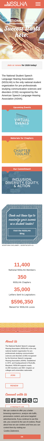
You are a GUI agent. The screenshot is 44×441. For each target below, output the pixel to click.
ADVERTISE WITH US (27, 245)
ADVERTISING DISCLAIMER (10, 245)
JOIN (12, 375)
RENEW (14, 385)
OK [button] (22, 437)
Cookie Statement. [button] (11, 431)
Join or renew (14, 65)
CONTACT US (17, 407)
